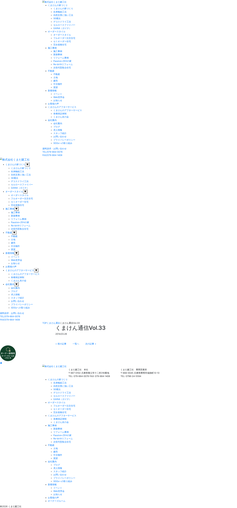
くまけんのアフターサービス (62, 107)
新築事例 (57, 54)
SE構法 (56, 18)
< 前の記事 (60, 343)
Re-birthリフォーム (63, 64)
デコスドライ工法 (62, 21)
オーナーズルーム (56, 501)
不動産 (51, 70)
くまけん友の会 (61, 116)
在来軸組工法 (60, 11)
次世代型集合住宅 (62, 67)
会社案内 (52, 120)
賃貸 (55, 87)
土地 (55, 77)
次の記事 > (90, 343)
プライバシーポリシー (64, 139)
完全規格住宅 (60, 44)
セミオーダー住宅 (62, 41)
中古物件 (57, 84)
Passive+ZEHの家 (62, 61)
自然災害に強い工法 (63, 15)
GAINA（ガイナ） (62, 28)
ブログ (56, 126)
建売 (55, 80)
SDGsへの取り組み (62, 143)
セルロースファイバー (64, 25)
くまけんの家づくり (58, 5)
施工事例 (52, 48)
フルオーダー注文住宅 (64, 38)
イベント (57, 93)
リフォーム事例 (61, 57)
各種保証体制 (60, 113)
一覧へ (76, 343)
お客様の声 (53, 103)
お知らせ (57, 100)
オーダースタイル (56, 31)
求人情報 (57, 130)
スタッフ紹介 (60, 133)
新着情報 (52, 90)
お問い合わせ (60, 136)
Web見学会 (58, 97)
